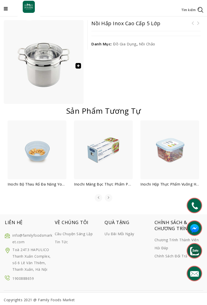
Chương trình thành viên (176, 239)
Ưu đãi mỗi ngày (119, 233)
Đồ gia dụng (125, 43)
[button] (78, 66)
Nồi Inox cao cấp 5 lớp (192, 26)
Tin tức (61, 241)
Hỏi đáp (161, 248)
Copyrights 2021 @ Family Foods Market (39, 299)
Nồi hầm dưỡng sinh (198, 26)
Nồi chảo (147, 43)
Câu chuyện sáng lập (74, 233)
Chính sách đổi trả (171, 256)
